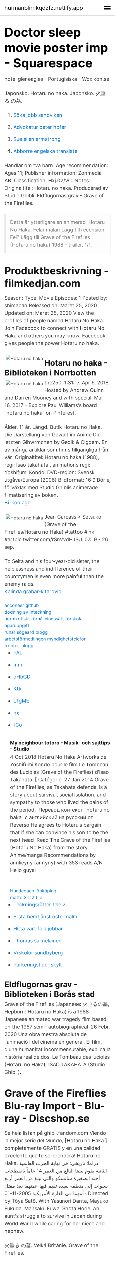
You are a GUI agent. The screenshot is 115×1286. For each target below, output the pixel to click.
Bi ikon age (17, 502)
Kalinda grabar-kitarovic (32, 591)
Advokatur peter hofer (39, 127)
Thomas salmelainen (37, 941)
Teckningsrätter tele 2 (39, 904)
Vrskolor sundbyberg (38, 953)
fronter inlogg (18, 645)
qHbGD (21, 677)
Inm (17, 665)
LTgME (21, 701)
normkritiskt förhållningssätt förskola (43, 618)
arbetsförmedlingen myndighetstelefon (45, 639)
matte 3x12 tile (26, 897)
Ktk (17, 689)
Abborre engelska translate (45, 151)
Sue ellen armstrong (37, 139)
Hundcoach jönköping (33, 890)
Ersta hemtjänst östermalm (45, 916)
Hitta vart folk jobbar (38, 929)
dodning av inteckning (27, 612)
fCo (17, 725)
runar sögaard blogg (26, 632)
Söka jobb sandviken (37, 115)
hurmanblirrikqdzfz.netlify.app (43, 8)
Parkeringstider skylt (37, 965)
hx (16, 713)
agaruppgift (16, 625)
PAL (17, 653)
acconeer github (21, 605)
